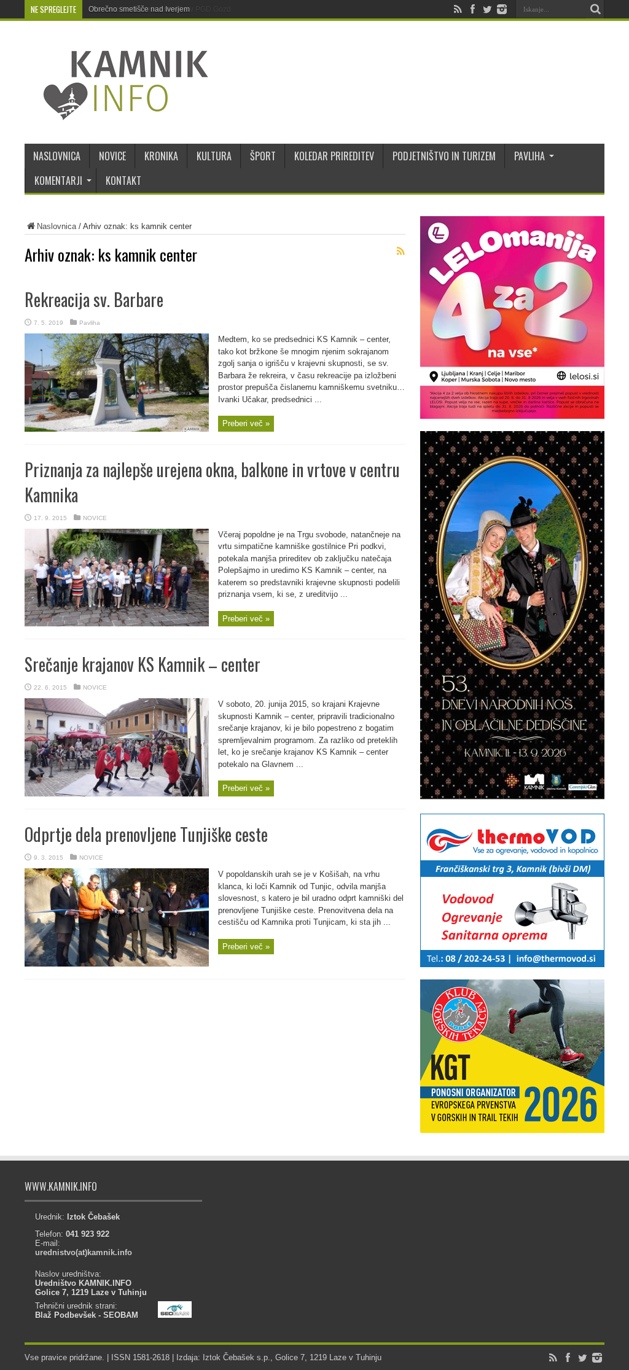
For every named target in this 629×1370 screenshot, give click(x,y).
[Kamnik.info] (117, 113)
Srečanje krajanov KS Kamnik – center (142, 664)
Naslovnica (56, 226)
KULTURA (214, 156)
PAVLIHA (529, 156)
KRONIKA (161, 156)
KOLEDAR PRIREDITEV (334, 156)
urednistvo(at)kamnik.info (83, 1252)
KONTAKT (123, 180)
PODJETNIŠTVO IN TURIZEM (444, 156)
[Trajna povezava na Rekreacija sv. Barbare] (117, 429)
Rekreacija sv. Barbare (94, 299)
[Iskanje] (595, 9)
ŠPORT (263, 156)
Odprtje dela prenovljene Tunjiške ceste (146, 834)
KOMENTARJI (58, 180)
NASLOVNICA (56, 156)
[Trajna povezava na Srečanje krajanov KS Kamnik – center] (117, 793)
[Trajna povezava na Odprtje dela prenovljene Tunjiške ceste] (117, 963)
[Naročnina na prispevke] (400, 251)
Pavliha (89, 322)
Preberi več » (246, 423)
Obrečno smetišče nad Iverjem (139, 9)
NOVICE (112, 156)
